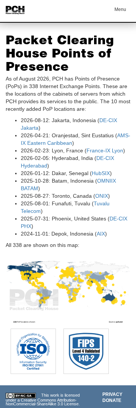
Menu (120, 9)
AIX (101, 234)
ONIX (101, 196)
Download (113, 260)
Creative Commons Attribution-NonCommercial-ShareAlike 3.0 (41, 402)
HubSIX (101, 173)
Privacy (112, 394)
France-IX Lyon (105, 150)
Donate (111, 400)
